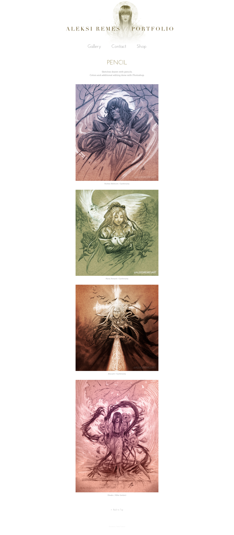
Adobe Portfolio (120, 526)
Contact (118, 46)
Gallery (94, 46)
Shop (141, 46)
